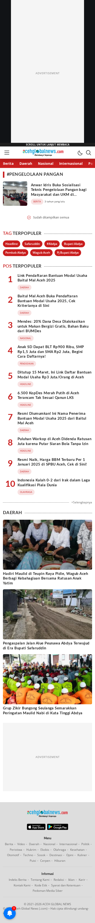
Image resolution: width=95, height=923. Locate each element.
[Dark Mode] (80, 152)
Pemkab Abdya (15, 252)
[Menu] (6, 152)
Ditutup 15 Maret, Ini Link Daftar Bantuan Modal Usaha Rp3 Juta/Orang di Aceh (55, 375)
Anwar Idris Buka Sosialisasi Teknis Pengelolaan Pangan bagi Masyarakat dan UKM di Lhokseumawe (58, 192)
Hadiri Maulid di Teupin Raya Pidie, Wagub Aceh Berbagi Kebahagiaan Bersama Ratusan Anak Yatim (45, 578)
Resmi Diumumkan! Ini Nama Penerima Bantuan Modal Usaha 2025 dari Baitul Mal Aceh (52, 418)
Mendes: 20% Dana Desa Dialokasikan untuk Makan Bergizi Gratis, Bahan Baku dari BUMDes (53, 326)
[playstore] (57, 829)
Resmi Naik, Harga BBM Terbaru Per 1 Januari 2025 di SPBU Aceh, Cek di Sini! (52, 462)
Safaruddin (32, 244)
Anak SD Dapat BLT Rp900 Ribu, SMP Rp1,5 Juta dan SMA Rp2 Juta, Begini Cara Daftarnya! (51, 351)
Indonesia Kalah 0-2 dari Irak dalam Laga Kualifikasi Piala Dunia (54, 482)
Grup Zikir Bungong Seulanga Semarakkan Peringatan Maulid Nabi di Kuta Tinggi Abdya (43, 710)
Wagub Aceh (41, 252)
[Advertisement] (47, 73)
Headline (11, 244)
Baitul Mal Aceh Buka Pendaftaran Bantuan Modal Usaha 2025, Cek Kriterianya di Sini (47, 301)
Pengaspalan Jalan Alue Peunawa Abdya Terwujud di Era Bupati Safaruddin (46, 646)
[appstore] (36, 829)
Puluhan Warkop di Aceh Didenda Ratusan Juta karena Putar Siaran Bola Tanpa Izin (54, 441)
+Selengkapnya (81, 502)
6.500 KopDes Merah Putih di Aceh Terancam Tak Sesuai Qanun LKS (48, 395)
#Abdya (52, 244)
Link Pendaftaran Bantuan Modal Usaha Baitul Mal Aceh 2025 (52, 278)
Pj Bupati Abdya (68, 252)
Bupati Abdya (73, 244)
